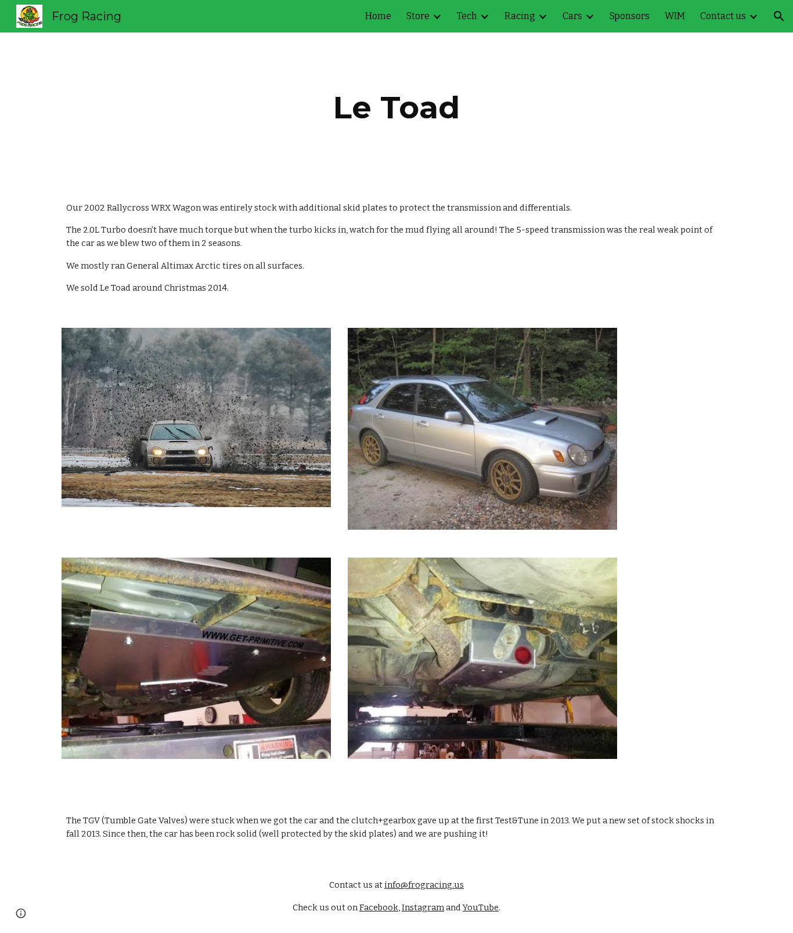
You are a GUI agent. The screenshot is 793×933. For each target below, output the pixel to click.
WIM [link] (675, 15)
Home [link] (378, 15)
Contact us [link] (723, 15)
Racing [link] (519, 15)
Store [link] (418, 15)
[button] (779, 16)
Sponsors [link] (630, 15)
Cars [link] (572, 15)
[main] (396, 107)
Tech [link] (467, 15)
